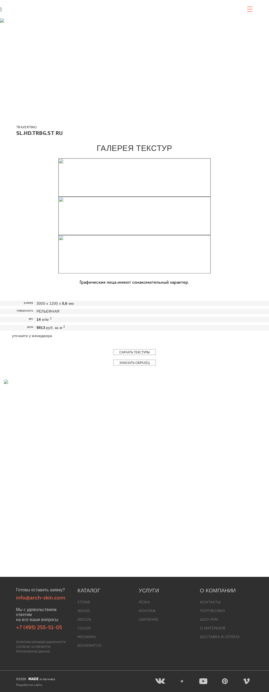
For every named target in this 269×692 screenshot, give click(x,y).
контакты (210, 602)
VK (160, 681)
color (84, 628)
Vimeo (246, 681)
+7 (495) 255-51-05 (39, 627)
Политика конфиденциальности (41, 642)
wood (83, 611)
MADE (41, 679)
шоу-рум (209, 619)
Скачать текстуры (134, 352)
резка (144, 602)
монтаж (147, 611)
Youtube (203, 681)
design (84, 619)
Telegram (181, 681)
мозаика (86, 637)
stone (83, 602)
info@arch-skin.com (40, 597)
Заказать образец (134, 363)
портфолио (212, 611)
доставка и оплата (220, 637)
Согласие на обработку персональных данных (33, 649)
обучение (148, 619)
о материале (213, 628)
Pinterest (224, 681)
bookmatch (89, 645)
